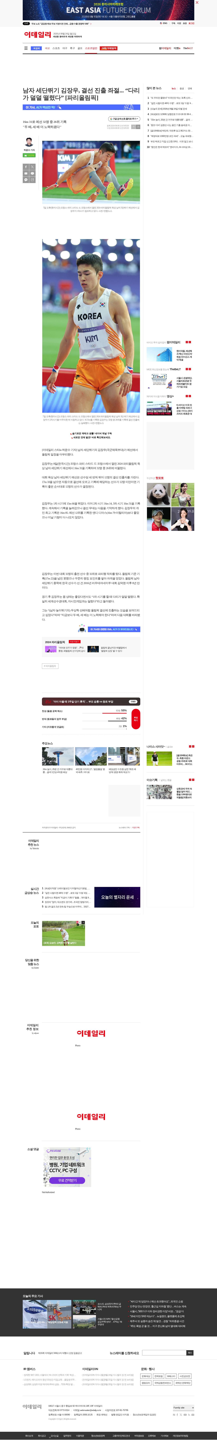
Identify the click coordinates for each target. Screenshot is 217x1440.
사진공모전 (185, 1376)
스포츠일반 (91, 48)
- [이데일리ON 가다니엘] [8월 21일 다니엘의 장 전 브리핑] (107, 1379)
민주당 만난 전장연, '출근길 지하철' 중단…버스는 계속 (157, 1306)
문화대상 (146, 1376)
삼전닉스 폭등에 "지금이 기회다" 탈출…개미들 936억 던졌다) (71, 897)
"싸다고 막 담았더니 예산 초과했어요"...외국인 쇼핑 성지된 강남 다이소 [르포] (169, 1301)
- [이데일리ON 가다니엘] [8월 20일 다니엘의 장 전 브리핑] (107, 1384)
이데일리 (53, 35)
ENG (165, 23)
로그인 (191, 23)
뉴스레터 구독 (124, 827)
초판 (185, 23)
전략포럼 (158, 1376)
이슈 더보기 (74, 642)
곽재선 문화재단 (182, 1383)
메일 (26, 173)
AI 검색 (36, 48)
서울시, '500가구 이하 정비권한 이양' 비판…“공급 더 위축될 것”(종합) (164, 1311)
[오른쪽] (83, 922)
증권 (182, 88)
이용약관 (80, 1435)
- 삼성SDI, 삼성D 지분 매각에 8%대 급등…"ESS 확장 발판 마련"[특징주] (50, 1384)
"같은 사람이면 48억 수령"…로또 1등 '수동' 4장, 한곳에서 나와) (72, 893)
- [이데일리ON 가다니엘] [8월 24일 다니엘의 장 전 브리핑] (107, 1375)
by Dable (35, 968)
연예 (190, 88)
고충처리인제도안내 (121, 1435)
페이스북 (26, 167)
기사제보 (164, 1435)
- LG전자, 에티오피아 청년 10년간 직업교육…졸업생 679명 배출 (50, 1379)
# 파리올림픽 (50, 666)
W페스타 (171, 1376)
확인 (190, 1353)
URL (32, 180)
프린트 (32, 173)
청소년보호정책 (98, 1435)
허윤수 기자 (29, 150)
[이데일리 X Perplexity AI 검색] (81, 107)
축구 (72, 48)
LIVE (26, 23)
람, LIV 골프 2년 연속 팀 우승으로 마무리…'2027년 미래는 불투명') (73, 906)
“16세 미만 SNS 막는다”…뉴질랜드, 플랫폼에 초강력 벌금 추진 (161, 1316)
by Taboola (34, 848)
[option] (82, 23)
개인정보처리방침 (180, 1435)
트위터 (32, 167)
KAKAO (26, 180)
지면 (179, 23)
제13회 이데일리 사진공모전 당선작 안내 (56, 1353)
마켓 (177, 48)
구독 (173, 23)
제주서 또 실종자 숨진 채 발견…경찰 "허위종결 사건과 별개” (160, 1321)
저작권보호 (139, 1435)
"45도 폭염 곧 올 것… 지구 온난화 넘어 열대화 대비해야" (158, 1326)
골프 (80, 48)
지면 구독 (135, 827)
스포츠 (56, 48)
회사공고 (42, 1435)
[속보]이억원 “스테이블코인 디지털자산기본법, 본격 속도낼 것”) (72, 888)
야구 (64, 48)
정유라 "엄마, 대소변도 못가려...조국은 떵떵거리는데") (68, 902)
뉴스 (174, 88)
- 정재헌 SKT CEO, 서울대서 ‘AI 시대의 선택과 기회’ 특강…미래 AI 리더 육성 (50, 1375)
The (188, 48)
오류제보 (152, 1435)
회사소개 (29, 1435)
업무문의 (67, 1435)
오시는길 (54, 1435)
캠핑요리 (146, 1383)
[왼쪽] (80, 922)
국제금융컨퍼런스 (162, 1383)
